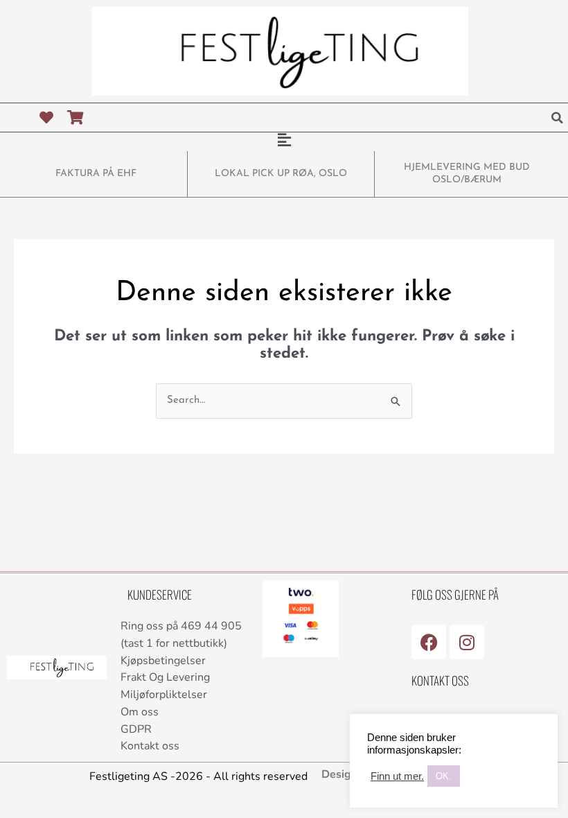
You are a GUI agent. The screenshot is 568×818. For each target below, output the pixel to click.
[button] (557, 117)
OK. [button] (444, 776)
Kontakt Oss (440, 680)
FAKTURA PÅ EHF (95, 173)
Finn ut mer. (397, 776)
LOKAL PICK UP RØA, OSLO (281, 173)
